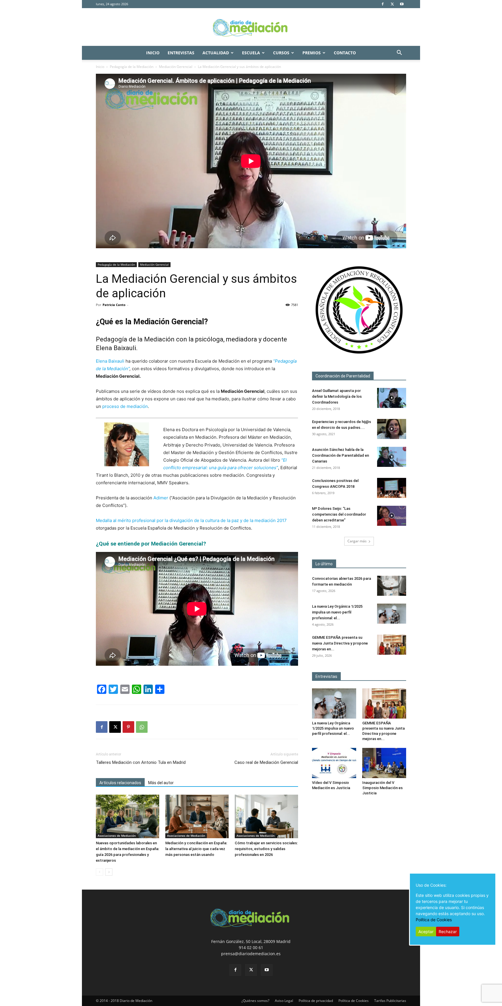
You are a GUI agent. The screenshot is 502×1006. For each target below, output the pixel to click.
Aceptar (425, 931)
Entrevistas (181, 52)
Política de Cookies (353, 1000)
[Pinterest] (128, 727)
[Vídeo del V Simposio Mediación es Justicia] (334, 763)
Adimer (160, 498)
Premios (311, 52)
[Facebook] (382, 4)
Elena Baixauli (110, 361)
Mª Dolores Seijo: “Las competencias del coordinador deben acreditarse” (339, 514)
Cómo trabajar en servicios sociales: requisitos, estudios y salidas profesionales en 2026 (266, 849)
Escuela (251, 52)
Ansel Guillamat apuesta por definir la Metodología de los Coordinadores (337, 396)
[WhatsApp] (142, 727)
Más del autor (161, 782)
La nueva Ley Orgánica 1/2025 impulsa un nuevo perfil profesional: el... (337, 612)
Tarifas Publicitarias (390, 1000)
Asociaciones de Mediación (117, 836)
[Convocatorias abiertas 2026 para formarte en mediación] (391, 586)
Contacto (345, 52)
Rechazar (448, 931)
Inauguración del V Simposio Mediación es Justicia (382, 787)
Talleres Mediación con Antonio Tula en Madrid (141, 762)
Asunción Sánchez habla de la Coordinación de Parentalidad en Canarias (340, 455)
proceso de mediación (125, 406)
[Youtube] (401, 4)
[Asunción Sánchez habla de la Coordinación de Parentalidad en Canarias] (391, 457)
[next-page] (108, 872)
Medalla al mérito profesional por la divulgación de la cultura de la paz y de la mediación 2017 (191, 520)
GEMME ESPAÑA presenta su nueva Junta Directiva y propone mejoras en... (340, 643)
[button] (399, 53)
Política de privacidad (316, 1000)
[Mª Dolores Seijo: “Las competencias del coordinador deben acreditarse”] (391, 516)
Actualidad (215, 52)
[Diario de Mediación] (251, 27)
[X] (392, 4)
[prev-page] (99, 872)
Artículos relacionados (120, 782)
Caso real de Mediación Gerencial (266, 762)
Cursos (281, 52)
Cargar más (357, 541)
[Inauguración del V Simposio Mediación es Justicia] (384, 763)
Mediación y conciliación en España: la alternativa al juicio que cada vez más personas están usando (196, 849)
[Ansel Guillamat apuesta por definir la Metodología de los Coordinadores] (391, 398)
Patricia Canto (114, 305)
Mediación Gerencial (175, 66)
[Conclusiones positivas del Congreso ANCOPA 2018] (391, 488)
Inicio (152, 52)
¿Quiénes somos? (255, 1000)
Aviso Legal (284, 1000)
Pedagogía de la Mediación (131, 66)
